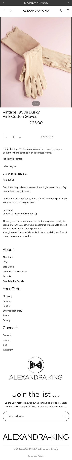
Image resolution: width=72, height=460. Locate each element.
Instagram (8, 349)
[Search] (11, 10)
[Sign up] (64, 416)
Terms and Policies (36, 456)
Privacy (6, 320)
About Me (8, 256)
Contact (7, 335)
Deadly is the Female (13, 281)
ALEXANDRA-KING (30, 449)
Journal (7, 339)
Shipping (7, 296)
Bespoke (7, 276)
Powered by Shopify (49, 449)
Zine (5, 344)
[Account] (60, 10)
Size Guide (8, 266)
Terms (6, 315)
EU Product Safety (12, 310)
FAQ (5, 261)
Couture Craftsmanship (15, 271)
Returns (7, 300)
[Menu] (4, 11)
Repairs (6, 305)
